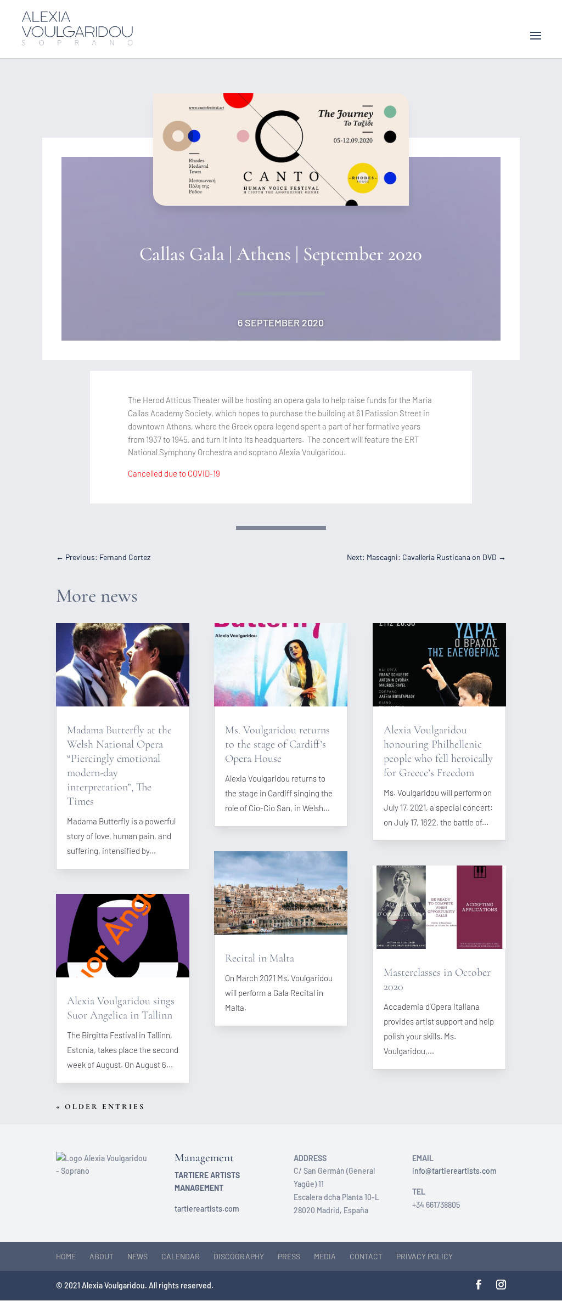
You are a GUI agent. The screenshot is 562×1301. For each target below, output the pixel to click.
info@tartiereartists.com (454, 1170)
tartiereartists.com (207, 1208)
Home (66, 1256)
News (137, 1256)
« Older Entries (100, 1106)
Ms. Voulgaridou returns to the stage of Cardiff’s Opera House (277, 744)
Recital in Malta (259, 958)
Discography (238, 1256)
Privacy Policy (424, 1256)
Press (289, 1256)
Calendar (180, 1256)
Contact (366, 1256)
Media (325, 1256)
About (101, 1256)
